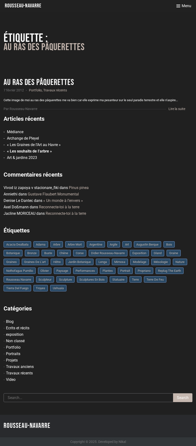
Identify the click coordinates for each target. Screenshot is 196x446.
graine (173, 253)
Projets (12, 360)
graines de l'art (35, 262)
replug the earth (169, 271)
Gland (158, 253)
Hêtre (57, 262)
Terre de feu (155, 279)
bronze (32, 253)
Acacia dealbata (17, 244)
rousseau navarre (18, 279)
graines (11, 262)
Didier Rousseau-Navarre (108, 253)
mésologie (161, 262)
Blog (10, 321)
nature (180, 262)
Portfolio (35, 90)
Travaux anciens (20, 366)
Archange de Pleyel (23, 138)
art (127, 244)
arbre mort (75, 244)
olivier (44, 271)
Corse (80, 253)
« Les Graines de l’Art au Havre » (34, 144)
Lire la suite (177, 109)
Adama (40, 244)
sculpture (65, 279)
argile (113, 244)
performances (85, 271)
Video (11, 379)
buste (48, 253)
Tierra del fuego (17, 288)
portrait (125, 271)
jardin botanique (79, 262)
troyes (40, 288)
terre (135, 279)
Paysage (62, 271)
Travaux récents (55, 90)
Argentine (95, 244)
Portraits (13, 354)
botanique (13, 253)
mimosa (119, 262)
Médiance (15, 132)
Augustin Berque (147, 244)
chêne (64, 253)
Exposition (139, 253)
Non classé (15, 341)
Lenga (102, 262)
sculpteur (44, 279)
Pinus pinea (79, 187)
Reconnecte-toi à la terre (59, 207)
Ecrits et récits (17, 328)
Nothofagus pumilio (19, 271)
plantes (108, 271)
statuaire (118, 279)
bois (169, 244)
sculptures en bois (92, 279)
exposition (14, 334)
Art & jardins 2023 (22, 157)
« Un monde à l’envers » (63, 200)
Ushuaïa (58, 288)
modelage (139, 262)
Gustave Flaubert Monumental (53, 194)
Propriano (144, 271)
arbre (56, 244)
